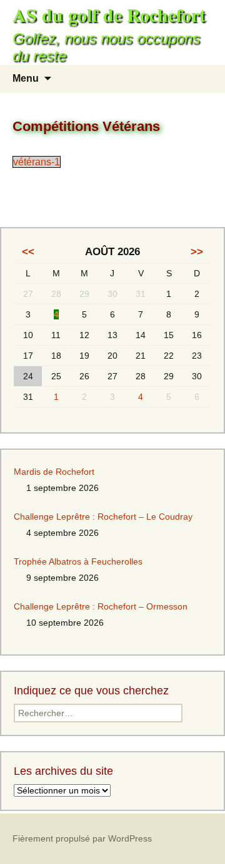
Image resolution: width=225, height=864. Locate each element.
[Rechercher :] (201, 79)
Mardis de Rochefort (54, 472)
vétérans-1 (36, 162)
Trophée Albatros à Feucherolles (78, 561)
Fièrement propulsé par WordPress (82, 838)
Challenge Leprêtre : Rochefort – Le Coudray (103, 517)
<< (28, 252)
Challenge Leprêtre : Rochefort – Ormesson (101, 606)
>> (197, 252)
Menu (25, 78)
